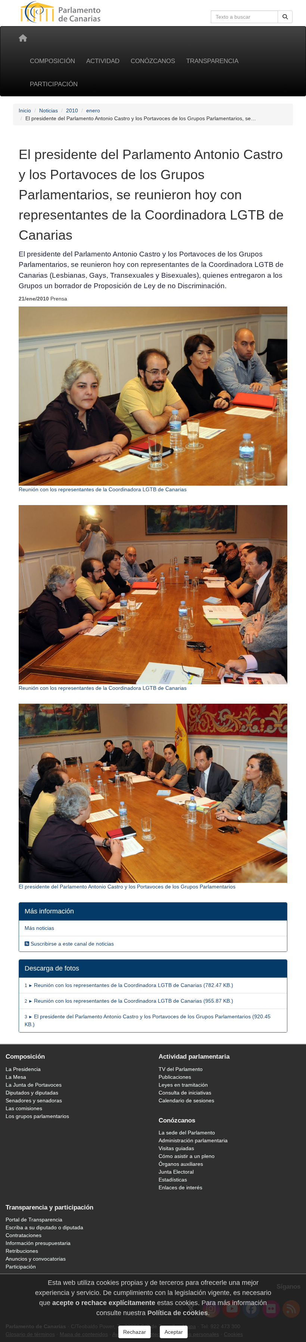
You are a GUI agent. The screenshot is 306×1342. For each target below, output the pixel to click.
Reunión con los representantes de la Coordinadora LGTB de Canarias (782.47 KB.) (129, 985)
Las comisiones (24, 1108)
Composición (52, 61)
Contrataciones (23, 1235)
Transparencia (212, 61)
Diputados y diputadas (32, 1093)
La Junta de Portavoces (34, 1085)
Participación (54, 84)
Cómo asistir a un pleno (187, 1156)
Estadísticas (173, 1180)
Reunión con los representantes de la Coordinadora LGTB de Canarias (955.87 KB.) (129, 1001)
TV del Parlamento (181, 1069)
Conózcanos (153, 61)
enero (93, 110)
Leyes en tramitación (183, 1085)
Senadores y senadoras (34, 1100)
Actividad (102, 61)
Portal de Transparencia (34, 1220)
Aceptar (174, 1332)
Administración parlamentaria (193, 1140)
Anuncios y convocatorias (36, 1259)
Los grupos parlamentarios (37, 1116)
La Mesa (16, 1077)
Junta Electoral (176, 1172)
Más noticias (39, 928)
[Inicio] (22, 38)
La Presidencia (23, 1069)
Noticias (48, 110)
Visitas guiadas (176, 1148)
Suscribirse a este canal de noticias (71, 944)
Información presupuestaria (38, 1243)
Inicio (25, 110)
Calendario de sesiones (186, 1100)
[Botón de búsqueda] (285, 16)
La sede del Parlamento (187, 1133)
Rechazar (134, 1332)
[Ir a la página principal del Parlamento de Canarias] (61, 12)
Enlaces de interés (180, 1187)
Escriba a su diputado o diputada (44, 1227)
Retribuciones (22, 1251)
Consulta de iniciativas (185, 1093)
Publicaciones (175, 1077)
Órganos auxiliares (181, 1164)
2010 (72, 110)
